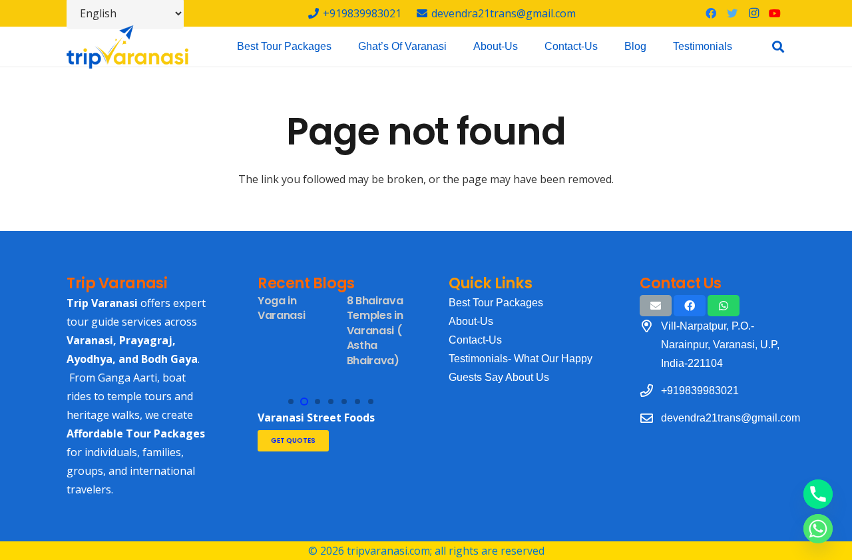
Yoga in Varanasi (281, 308)
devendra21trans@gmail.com (730, 417)
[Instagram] (753, 13)
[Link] (127, 47)
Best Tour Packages (496, 302)
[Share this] (690, 305)
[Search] (778, 47)
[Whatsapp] (818, 528)
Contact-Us (475, 340)
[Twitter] (732, 13)
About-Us (471, 321)
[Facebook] (711, 13)
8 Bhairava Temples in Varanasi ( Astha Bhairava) (375, 330)
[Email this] (656, 305)
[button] (291, 401)
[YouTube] (774, 13)
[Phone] (818, 494)
